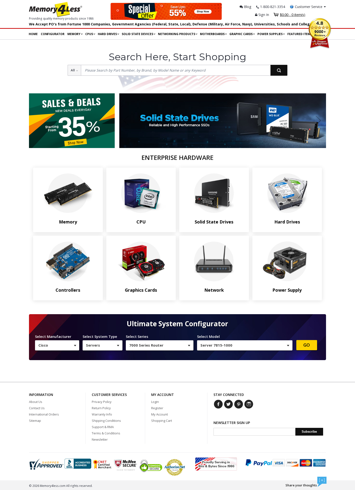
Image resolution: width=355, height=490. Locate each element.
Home (33, 34)
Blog (247, 6)
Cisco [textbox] (43, 345)
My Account (159, 414)
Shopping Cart (161, 420)
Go (306, 345)
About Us (35, 402)
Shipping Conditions (106, 420)
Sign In (263, 14)
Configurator (52, 34)
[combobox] (57, 345)
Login (155, 402)
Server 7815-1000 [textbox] (216, 345)
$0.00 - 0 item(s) (292, 14)
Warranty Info (102, 414)
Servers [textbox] (93, 345)
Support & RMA (103, 427)
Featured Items (299, 34)
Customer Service (308, 6)
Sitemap (35, 420)
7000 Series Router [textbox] (146, 345)
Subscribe (309, 431)
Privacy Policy (102, 402)
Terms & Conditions (106, 433)
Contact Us (37, 408)
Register (157, 408)
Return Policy (101, 408)
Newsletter (100, 439)
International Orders (44, 414)
